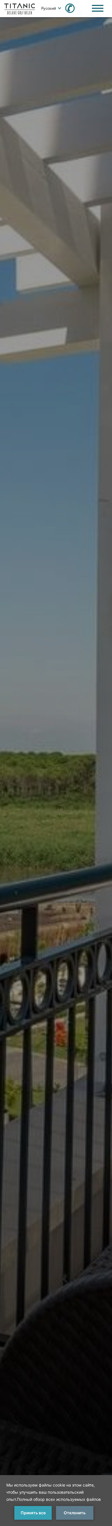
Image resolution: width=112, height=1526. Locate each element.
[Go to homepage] (19, 8)
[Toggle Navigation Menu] (97, 8)
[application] (56, 1500)
